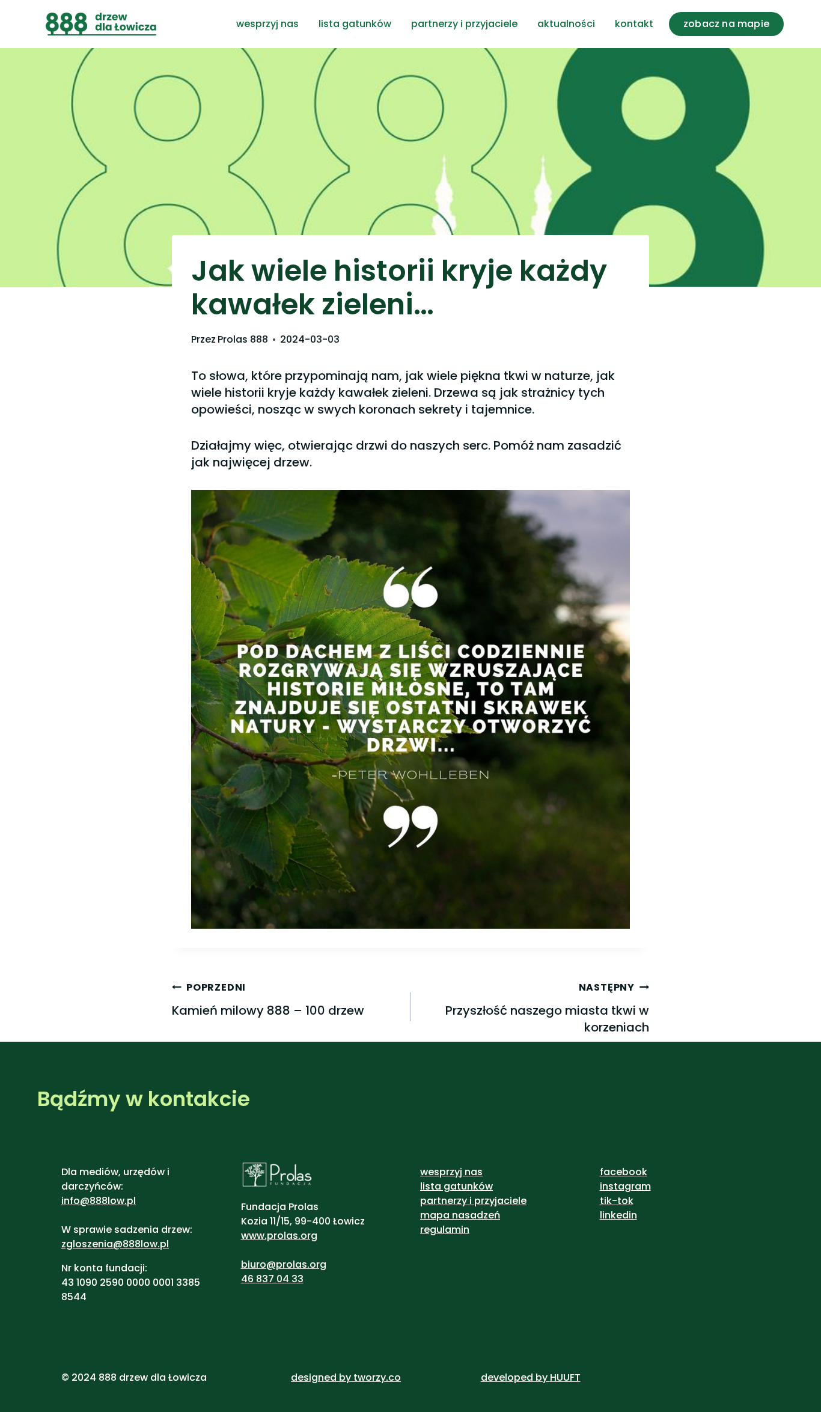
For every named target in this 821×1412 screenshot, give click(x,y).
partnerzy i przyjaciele (464, 24)
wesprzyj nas (267, 24)
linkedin (618, 1215)
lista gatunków (355, 24)
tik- (608, 1201)
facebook (623, 1172)
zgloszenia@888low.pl (115, 1244)
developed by (515, 1377)
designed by (321, 1377)
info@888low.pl (98, 1201)
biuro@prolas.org (283, 1264)
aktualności (566, 24)
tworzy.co (377, 1377)
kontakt (634, 24)
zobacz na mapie (726, 24)
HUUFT (565, 1377)
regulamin (444, 1229)
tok (625, 1201)
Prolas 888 (243, 339)
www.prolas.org (279, 1235)
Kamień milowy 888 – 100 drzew (268, 999)
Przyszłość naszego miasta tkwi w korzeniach (547, 1008)
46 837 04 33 (272, 1279)
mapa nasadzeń (460, 1215)
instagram (625, 1186)
